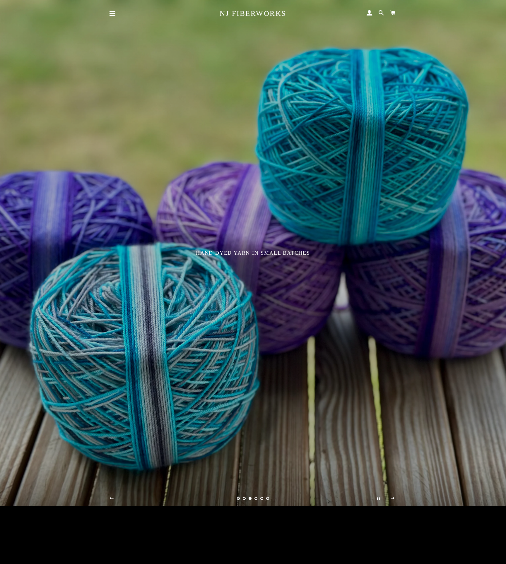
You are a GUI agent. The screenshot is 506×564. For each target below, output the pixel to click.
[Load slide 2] (244, 498)
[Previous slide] (112, 498)
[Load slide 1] (238, 498)
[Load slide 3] (250, 498)
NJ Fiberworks (253, 13)
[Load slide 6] (268, 498)
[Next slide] (392, 498)
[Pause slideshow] (378, 498)
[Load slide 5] (262, 498)
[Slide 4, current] (256, 498)
